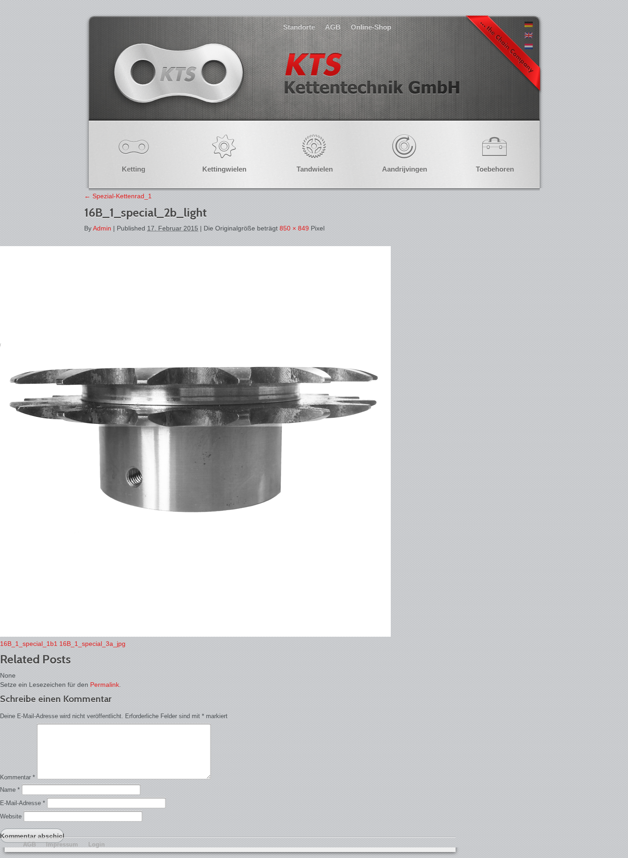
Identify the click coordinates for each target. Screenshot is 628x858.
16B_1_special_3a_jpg (92, 643)
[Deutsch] (529, 25)
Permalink (104, 684)
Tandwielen (315, 169)
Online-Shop (371, 27)
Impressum (62, 844)
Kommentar (17, 777)
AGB (333, 27)
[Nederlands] (529, 47)
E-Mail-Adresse (22, 803)
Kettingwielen (224, 169)
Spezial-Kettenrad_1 (118, 196)
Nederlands (285, 82)
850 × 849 (294, 228)
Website (11, 816)
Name (10, 789)
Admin (102, 228)
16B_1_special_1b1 (28, 643)
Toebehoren (495, 169)
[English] (529, 36)
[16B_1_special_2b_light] (195, 634)
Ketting (133, 169)
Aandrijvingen (404, 169)
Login (96, 844)
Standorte (299, 27)
